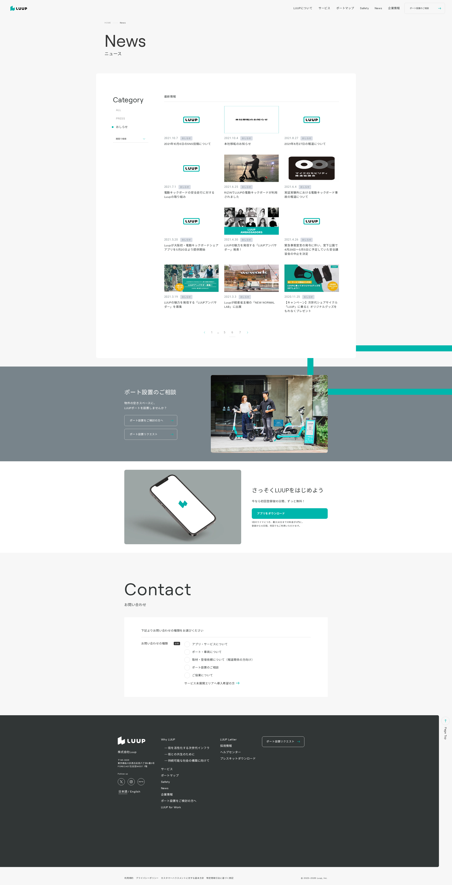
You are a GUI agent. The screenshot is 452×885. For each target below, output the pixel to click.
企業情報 (394, 8)
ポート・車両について (207, 651)
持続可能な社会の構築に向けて (189, 760)
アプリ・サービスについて (210, 644)
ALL (118, 110)
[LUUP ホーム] (19, 8)
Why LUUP (168, 739)
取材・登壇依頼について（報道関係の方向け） (223, 659)
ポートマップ (345, 8)
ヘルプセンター (230, 752)
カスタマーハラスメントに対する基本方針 (182, 878)
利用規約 (128, 878)
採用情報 (226, 745)
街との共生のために (181, 754)
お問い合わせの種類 (160, 643)
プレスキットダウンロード (238, 758)
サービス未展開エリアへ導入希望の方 (210, 683)
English (135, 791)
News (378, 8)
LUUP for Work (171, 807)
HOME (108, 23)
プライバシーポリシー (147, 878)
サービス (324, 8)
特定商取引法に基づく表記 (220, 878)
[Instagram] (131, 781)
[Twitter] (121, 781)
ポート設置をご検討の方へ (179, 800)
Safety (364, 8)
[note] (141, 781)
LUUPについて (302, 8)
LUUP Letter (228, 739)
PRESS (120, 118)
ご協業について (202, 675)
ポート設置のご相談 (205, 667)
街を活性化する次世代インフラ (189, 747)
